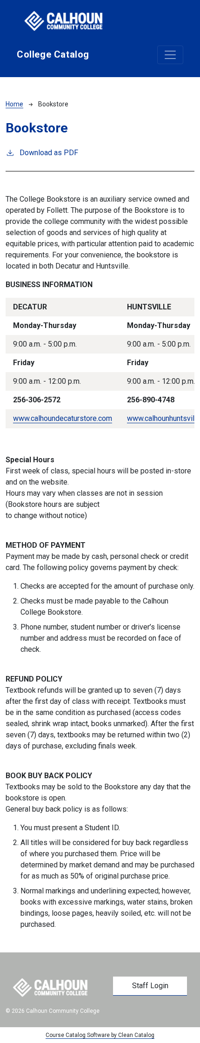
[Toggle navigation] (170, 55)
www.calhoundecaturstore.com (62, 418)
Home (14, 104)
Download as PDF (49, 152)
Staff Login (150, 985)
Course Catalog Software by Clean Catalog (100, 1035)
